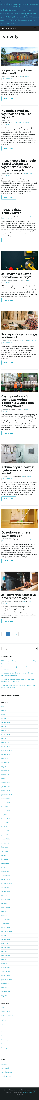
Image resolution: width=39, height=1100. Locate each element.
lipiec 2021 (4, 847)
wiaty (20, 20)
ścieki (13, 23)
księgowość (23, 7)
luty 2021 (4, 867)
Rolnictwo (4, 1032)
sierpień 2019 (5, 939)
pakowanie (31, 13)
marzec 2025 (5, 730)
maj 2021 (4, 855)
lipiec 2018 (4, 988)
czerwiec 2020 (5, 899)
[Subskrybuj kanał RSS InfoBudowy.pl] (19, 1097)
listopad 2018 (5, 975)
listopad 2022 (5, 791)
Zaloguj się (4, 1064)
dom (26, 4)
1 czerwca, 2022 (6, 476)
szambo (7, 20)
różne (28, 16)
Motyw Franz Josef (28, 1092)
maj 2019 (4, 951)
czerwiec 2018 (5, 992)
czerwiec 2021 (5, 851)
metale (31, 10)
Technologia (5, 1040)
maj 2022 (4, 815)
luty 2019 (4, 963)
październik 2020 (6, 883)
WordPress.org (6, 1076)
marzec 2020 (5, 911)
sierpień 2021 (5, 843)
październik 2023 (6, 750)
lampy (31, 7)
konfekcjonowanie (8, 7)
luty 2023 (4, 779)
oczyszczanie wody (4, 13)
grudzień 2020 (5, 875)
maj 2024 (4, 738)
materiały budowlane (7, 1016)
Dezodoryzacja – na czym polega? (15, 534)
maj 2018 (4, 996)
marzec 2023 (5, 775)
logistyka (5, 9)
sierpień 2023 (5, 754)
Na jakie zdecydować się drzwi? (17, 71)
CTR (23, 4)
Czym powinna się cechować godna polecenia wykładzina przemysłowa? (17, 401)
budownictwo (14, 4)
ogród (11, 13)
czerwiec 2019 (5, 947)
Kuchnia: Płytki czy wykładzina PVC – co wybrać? (16, 114)
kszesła (28, 7)
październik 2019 (6, 931)
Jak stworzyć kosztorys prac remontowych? (18, 596)
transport (14, 19)
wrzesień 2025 (5, 718)
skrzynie (34, 17)
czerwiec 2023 (5, 762)
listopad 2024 (5, 734)
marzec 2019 (5, 959)
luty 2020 (4, 915)
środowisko (18, 23)
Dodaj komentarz (7, 78)
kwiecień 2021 (5, 859)
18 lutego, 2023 (6, 216)
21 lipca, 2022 (6, 409)
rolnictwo (21, 17)
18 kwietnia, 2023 (7, 173)
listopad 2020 (5, 879)
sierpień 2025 (5, 722)
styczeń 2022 (5, 831)
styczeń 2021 (5, 871)
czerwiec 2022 (5, 811)
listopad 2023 (5, 746)
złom (8, 23)
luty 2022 (4, 827)
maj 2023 (4, 767)
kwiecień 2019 (5, 955)
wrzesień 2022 (5, 799)
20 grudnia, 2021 (7, 601)
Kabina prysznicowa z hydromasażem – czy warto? (17, 470)
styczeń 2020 (5, 919)
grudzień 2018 (5, 971)
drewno (31, 4)
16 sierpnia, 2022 (7, 280)
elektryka (35, 4)
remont (17, 17)
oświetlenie (22, 13)
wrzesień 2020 (5, 887)
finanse (2, 7)
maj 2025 (4, 726)
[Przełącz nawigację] (35, 28)
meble (23, 10)
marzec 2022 (5, 823)
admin (21, 76)
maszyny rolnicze (16, 10)
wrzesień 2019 (5, 935)
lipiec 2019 (4, 943)
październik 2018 (6, 979)
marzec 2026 (5, 710)
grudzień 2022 (5, 787)
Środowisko (5, 1036)
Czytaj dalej (8, 98)
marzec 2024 (5, 742)
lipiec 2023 (4, 758)
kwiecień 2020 (5, 907)
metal (26, 10)
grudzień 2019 (5, 923)
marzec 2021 (5, 863)
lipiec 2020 (4, 895)
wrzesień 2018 (5, 983)
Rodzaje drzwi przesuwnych (11, 211)
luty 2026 (4, 714)
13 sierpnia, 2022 (7, 340)
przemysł (10, 16)
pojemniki (2, 17)
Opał (2, 1024)
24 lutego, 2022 (6, 539)
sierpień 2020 (5, 891)
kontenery (17, 7)
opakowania (16, 13)
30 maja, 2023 (5, 76)
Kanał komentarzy (7, 1072)
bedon (5, 4)
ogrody (3, 1020)
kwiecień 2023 (5, 771)
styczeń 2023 (5, 783)
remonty (27, 76)
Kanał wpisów (5, 1068)
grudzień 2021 (5, 835)
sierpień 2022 (5, 803)
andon (1, 4)
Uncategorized (5, 1048)
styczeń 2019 (5, 967)
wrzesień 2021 (5, 839)
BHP (2, 1008)
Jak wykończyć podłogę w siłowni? (19, 335)
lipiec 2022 (4, 807)
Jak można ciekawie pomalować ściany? (16, 275)
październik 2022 (6, 795)
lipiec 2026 (4, 706)
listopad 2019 (5, 927)
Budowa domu (20, 122)
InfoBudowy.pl (9, 28)
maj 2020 (4, 903)
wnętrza (24, 20)
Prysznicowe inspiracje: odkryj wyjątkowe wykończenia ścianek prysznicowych (19, 165)
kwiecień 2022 (5, 819)
